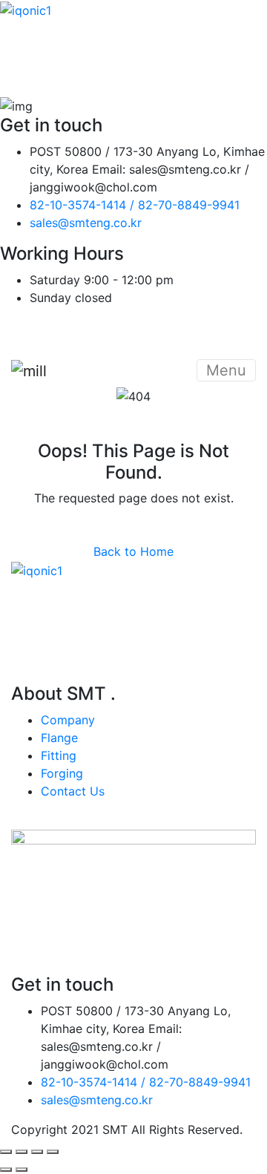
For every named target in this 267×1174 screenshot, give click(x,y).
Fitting (58, 755)
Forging (62, 773)
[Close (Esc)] (53, 1152)
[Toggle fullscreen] (21, 1152)
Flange (59, 737)
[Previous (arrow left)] (6, 1169)
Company (68, 719)
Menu (226, 370)
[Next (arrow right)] (21, 1169)
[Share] (37, 1152)
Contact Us (73, 791)
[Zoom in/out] (6, 1152)
